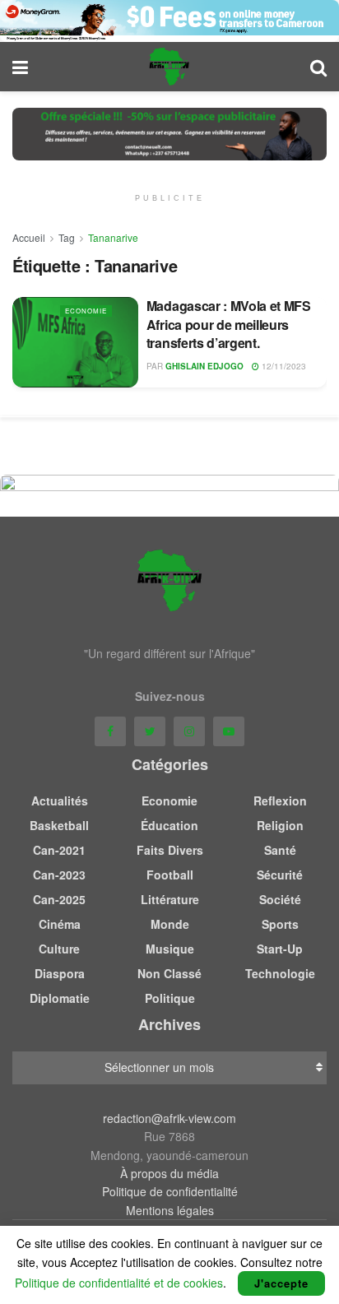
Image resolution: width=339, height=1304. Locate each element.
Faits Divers (170, 850)
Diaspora (60, 973)
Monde (170, 924)
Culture (59, 948)
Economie (86, 310)
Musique (170, 948)
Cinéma (60, 924)
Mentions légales (170, 1210)
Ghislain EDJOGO (204, 366)
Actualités (59, 800)
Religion (280, 825)
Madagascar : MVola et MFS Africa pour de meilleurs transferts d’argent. (228, 324)
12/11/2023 (282, 366)
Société (280, 899)
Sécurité (280, 874)
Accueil (28, 237)
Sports (280, 924)
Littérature (170, 899)
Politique (170, 998)
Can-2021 (59, 850)
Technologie (280, 973)
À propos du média (169, 1173)
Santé (280, 850)
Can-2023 (59, 874)
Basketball (59, 825)
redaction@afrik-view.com (169, 1118)
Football (169, 874)
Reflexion (280, 800)
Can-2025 (59, 899)
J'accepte (281, 1283)
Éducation (169, 825)
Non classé (169, 973)
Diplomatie (60, 998)
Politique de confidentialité (170, 1191)
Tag (66, 237)
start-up (280, 948)
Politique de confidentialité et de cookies (119, 1282)
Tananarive (113, 237)
